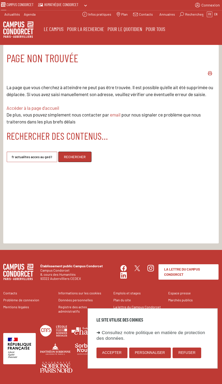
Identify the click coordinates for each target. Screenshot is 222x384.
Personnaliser (150, 352)
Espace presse (179, 293)
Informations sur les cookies (79, 293)
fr (209, 14)
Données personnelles (75, 300)
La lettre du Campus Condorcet (182, 271)
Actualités (12, 14)
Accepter (112, 352)
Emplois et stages (127, 293)
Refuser (187, 352)
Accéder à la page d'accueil (33, 108)
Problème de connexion (21, 300)
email (115, 114)
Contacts (10, 293)
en (215, 14)
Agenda (30, 14)
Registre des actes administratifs (72, 309)
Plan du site (122, 300)
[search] (32, 157)
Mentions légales (16, 307)
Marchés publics (180, 300)
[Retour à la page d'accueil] (18, 30)
